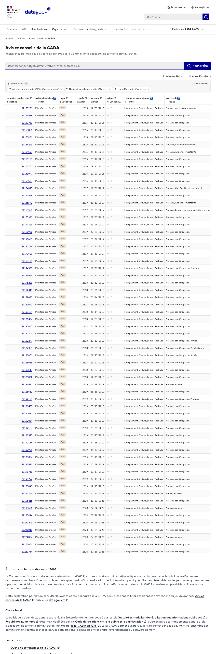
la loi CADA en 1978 (84, 626)
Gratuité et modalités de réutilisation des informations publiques (160, 617)
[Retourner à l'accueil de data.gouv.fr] (37, 12)
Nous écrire (138, 29)
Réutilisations (39, 29)
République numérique (20, 621)
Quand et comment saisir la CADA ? (33, 648)
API (24, 29)
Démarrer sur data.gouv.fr (88, 29)
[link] (176, 7)
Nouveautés (119, 29)
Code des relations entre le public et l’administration (109, 621)
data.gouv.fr (57, 600)
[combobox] (176, 17)
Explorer (21, 38)
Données (12, 29)
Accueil (9, 38)
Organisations (60, 29)
